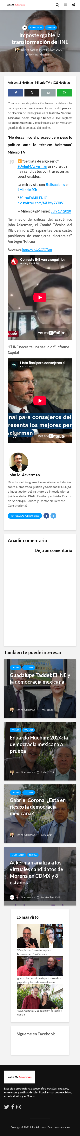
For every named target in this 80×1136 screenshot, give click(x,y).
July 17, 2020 (61, 211)
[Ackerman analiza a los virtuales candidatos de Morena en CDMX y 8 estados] (40, 876)
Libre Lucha (18, 855)
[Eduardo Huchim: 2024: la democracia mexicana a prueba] (40, 751)
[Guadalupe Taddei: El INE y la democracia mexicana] (40, 688)
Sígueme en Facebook (36, 1034)
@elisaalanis (55, 184)
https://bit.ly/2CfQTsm (37, 249)
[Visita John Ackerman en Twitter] (6, 1108)
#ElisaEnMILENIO (34, 198)
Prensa (51, 27)
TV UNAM (28, 667)
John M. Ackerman (31, 49)
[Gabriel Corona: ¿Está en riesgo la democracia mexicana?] (40, 813)
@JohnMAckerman (32, 166)
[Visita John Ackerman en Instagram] (19, 1108)
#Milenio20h (27, 190)
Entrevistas (36, 27)
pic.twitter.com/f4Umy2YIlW (40, 203)
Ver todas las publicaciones (25, 516)
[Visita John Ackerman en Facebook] (12, 1108)
